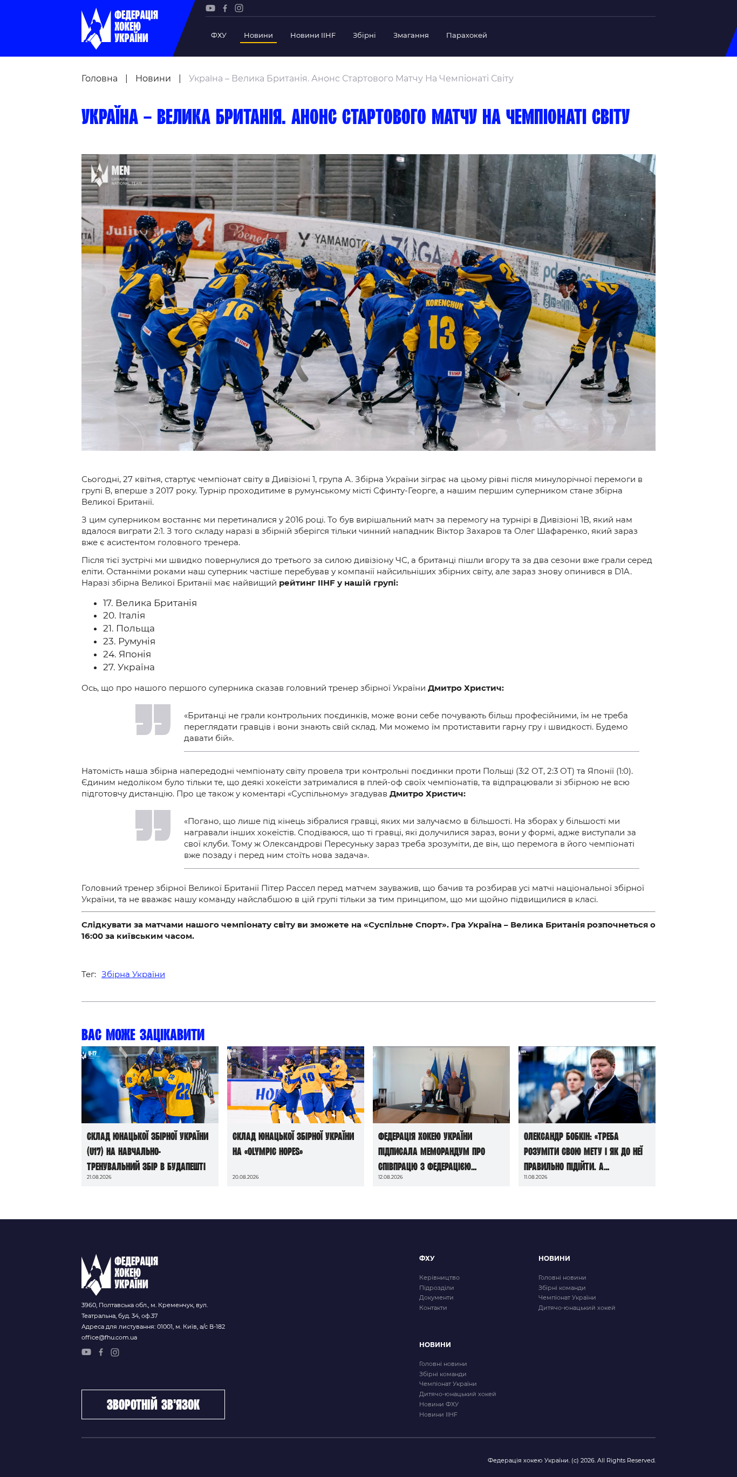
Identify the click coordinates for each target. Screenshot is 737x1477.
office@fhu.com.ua (109, 1337)
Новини (258, 35)
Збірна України (133, 974)
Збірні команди (562, 1287)
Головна (99, 78)
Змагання (411, 35)
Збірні (364, 35)
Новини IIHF (313, 35)
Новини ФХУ (439, 1404)
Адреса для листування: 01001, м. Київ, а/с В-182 (153, 1326)
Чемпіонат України (567, 1297)
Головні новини (562, 1277)
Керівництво (439, 1277)
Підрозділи (436, 1287)
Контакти (433, 1307)
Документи (436, 1297)
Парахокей (466, 35)
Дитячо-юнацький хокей (577, 1307)
